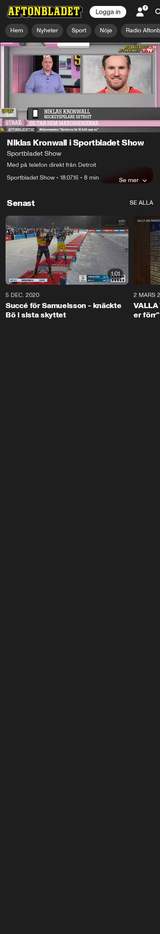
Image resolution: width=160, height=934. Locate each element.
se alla (141, 202)
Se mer (129, 180)
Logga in (108, 12)
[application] (80, 87)
